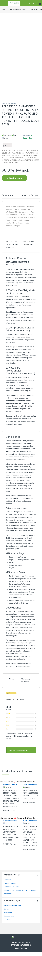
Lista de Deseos (10, 883)
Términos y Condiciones (21, 498)
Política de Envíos (21, 603)
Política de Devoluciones (21, 666)
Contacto (7, 919)
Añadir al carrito (15, 178)
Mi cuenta (7, 880)
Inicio (3, 9)
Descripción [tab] (7, 195)
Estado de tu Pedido (11, 887)
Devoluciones (9, 916)
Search (29, 3)
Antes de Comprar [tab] (30, 195)
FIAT (13, 247)
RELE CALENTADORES (18, 9)
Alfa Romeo (25, 679)
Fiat (22, 681)
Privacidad (8, 912)
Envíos (6, 909)
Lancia (26, 681)
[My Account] (34, 3)
